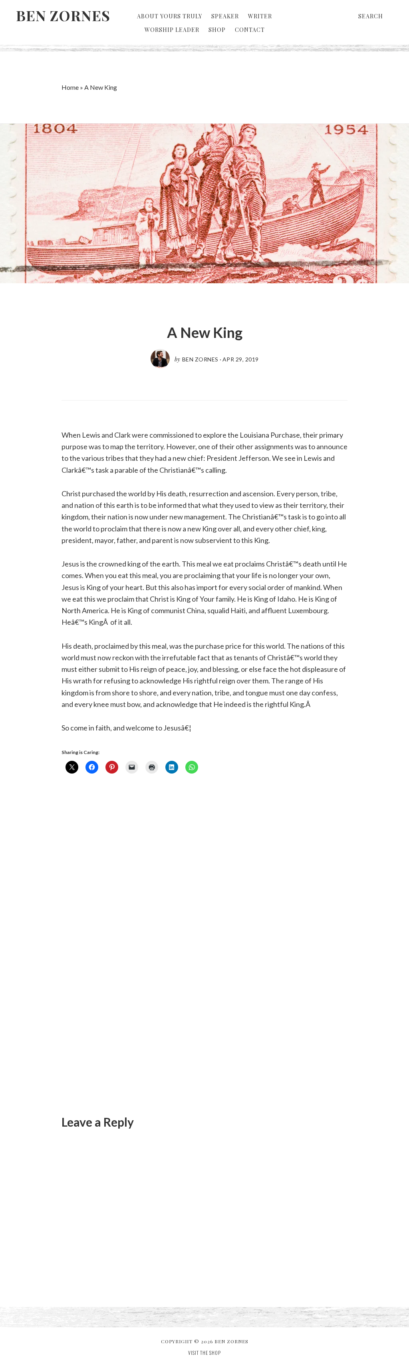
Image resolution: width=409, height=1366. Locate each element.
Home (70, 87)
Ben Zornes (63, 15)
